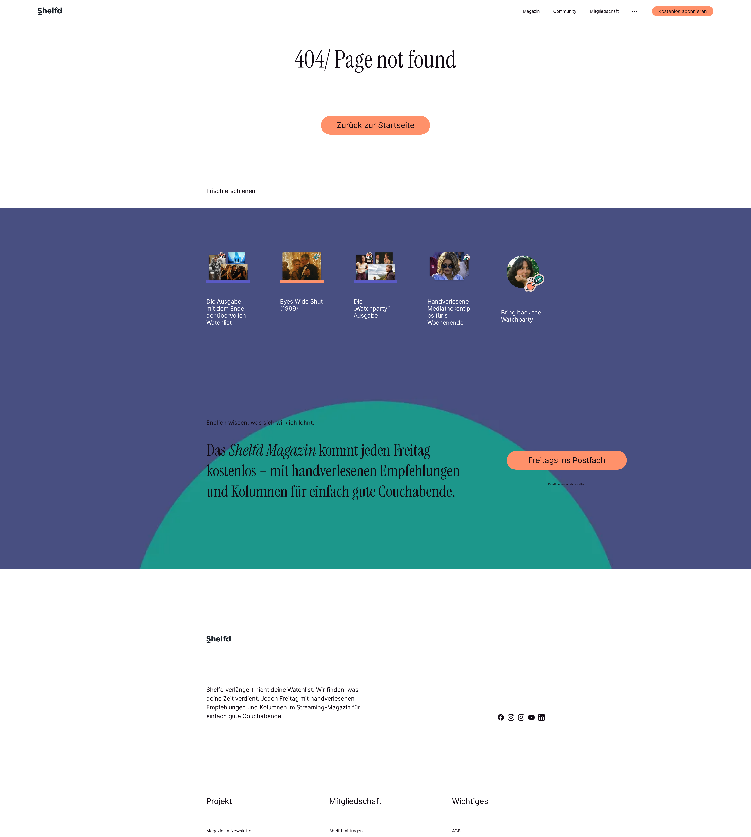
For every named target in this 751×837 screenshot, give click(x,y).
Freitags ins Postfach (566, 460)
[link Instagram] (511, 719)
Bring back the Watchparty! (521, 316)
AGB (456, 830)
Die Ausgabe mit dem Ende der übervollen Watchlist (226, 312)
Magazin (531, 11)
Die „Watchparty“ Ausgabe (372, 308)
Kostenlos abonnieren (682, 11)
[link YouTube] (531, 719)
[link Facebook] (501, 719)
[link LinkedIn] (541, 719)
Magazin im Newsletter (229, 830)
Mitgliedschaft (604, 11)
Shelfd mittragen (346, 830)
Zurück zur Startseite (375, 125)
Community (564, 11)
